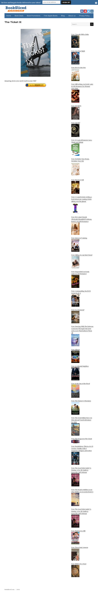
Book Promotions (33, 16)
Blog (63, 16)
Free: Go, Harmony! (77, 310)
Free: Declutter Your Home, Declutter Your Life (80, 160)
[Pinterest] (85, 11)
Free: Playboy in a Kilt (78, 531)
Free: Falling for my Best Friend (81, 255)
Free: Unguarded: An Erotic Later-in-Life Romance (80, 273)
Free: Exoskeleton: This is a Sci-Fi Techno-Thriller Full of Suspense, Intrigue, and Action (82, 448)
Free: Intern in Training (79, 238)
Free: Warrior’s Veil (77, 180)
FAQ (81, 590)
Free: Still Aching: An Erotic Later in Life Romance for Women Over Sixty (82, 86)
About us (71, 16)
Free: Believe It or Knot (78, 564)
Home (8, 16)
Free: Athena (75, 349)
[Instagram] (92, 11)
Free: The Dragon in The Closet (81, 439)
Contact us (74, 590)
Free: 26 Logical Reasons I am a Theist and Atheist (81, 141)
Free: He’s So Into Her (78, 67)
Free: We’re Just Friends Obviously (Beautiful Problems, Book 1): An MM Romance (81, 219)
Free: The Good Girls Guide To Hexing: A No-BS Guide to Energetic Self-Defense (81, 470)
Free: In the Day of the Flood (80, 383)
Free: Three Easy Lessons (79, 547)
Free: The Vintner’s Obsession (81, 401)
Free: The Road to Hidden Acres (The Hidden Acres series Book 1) (82, 491)
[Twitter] (88, 11)
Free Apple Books (50, 16)
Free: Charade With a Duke (80, 34)
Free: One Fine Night (78, 51)
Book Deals (19, 16)
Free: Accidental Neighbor (80, 366)
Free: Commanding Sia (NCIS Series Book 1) (81, 292)
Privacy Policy (84, 16)
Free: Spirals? (75, 123)
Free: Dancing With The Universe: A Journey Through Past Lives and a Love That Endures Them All (82, 330)
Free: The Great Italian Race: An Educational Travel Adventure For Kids (81, 420)
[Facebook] (81, 11)
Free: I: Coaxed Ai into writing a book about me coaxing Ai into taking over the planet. (81, 199)
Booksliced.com (9, 589)
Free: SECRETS (76, 106)
